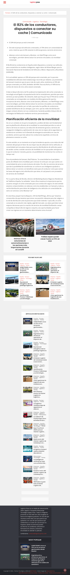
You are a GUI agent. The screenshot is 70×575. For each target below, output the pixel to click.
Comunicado (27, 22)
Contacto (64, 573)
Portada (7, 13)
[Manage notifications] (65, 570)
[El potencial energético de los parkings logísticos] (28, 345)
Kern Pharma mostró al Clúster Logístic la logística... (39, 394)
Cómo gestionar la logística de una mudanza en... (56, 296)
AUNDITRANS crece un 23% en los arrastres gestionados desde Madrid (38, 548)
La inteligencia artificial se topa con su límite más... (40, 461)
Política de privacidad (55, 573)
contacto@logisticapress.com (37, 533)
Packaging (42, 425)
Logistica (36, 22)
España (22, 263)
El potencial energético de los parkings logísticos (26, 283)
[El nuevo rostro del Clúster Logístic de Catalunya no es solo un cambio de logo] (28, 469)
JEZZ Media (33, 571)
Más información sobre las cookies (28, 573)
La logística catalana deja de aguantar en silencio (39, 406)
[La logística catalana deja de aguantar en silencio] (28, 403)
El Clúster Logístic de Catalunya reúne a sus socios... (40, 360)
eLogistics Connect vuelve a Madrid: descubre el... (40, 451)
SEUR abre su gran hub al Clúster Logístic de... (39, 483)
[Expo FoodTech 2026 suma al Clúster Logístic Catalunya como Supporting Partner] (28, 426)
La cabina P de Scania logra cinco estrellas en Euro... (40, 418)
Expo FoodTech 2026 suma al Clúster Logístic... (39, 430)
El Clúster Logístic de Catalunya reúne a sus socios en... (57, 283)
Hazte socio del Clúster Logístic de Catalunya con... (40, 441)
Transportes (42, 415)
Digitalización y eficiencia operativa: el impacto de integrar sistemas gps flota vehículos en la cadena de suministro (40, 559)
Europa (27, 263)
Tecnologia (43, 22)
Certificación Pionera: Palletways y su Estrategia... (26, 296)
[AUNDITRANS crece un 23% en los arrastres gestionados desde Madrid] (28, 321)
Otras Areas (37, 456)
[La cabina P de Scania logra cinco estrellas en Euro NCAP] (28, 415)
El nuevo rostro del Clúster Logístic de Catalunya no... (40, 472)
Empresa (52, 277)
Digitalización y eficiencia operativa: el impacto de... (55, 269)
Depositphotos (50, 571)
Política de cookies (43, 573)
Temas (27, 265)
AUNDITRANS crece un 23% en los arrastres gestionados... (26, 269)
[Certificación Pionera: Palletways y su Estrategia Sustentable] (28, 367)
